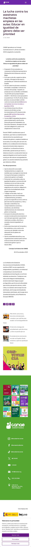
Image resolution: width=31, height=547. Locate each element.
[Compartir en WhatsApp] (10, 304)
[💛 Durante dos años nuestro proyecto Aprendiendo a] (24, 412)
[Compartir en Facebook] (4, 304)
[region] (15, 532)
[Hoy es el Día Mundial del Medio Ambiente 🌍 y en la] (24, 390)
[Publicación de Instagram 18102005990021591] (7, 412)
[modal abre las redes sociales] (13, 304)
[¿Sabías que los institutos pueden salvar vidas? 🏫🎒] (24, 401)
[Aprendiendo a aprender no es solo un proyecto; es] (15, 401)
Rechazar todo (15, 543)
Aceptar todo (15, 535)
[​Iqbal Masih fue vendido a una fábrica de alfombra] (15, 390)
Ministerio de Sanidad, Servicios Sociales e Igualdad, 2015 (15, 104)
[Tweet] (7, 304)
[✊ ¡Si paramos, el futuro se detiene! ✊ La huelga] (7, 401)
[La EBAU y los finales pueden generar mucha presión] (15, 412)
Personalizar (15, 539)
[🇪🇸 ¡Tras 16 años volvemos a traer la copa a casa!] (7, 390)
